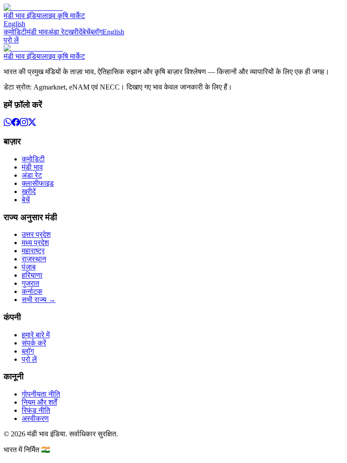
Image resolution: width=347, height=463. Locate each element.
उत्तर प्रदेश (36, 234)
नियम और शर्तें (39, 402)
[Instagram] (24, 124)
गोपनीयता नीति (41, 394)
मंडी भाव (37, 32)
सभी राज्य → (39, 299)
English (14, 24)
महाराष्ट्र (33, 251)
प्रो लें (11, 40)
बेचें (86, 32)
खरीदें (75, 32)
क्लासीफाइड (38, 183)
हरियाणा (32, 275)
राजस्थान (34, 259)
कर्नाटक (32, 291)
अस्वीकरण (35, 418)
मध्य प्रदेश (35, 242)
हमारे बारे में (36, 335)
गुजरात (30, 283)
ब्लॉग (96, 32)
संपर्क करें (34, 343)
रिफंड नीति (36, 410)
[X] (32, 124)
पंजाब (29, 267)
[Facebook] (16, 124)
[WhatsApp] (8, 124)
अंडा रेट (58, 32)
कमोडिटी (15, 32)
